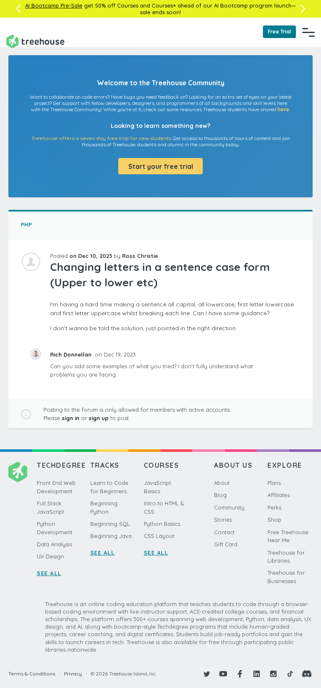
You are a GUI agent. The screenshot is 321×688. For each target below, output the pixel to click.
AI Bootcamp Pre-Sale (53, 5)
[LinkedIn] (256, 674)
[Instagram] (273, 674)
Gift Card (225, 544)
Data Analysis (54, 544)
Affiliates (279, 495)
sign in (70, 418)
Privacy (73, 673)
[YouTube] (223, 674)
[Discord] (307, 674)
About (221, 482)
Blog (220, 495)
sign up (99, 418)
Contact (224, 532)
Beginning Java (111, 536)
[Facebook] (240, 674)
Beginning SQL (110, 523)
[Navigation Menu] (308, 32)
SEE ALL (49, 573)
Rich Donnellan (71, 354)
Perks (274, 507)
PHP (26, 224)
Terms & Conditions (31, 673)
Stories (223, 519)
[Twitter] (206, 674)
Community (229, 507)
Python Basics (162, 523)
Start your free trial (160, 166)
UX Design (50, 556)
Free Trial (279, 31)
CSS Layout (159, 536)
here (283, 109)
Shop (274, 519)
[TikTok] (290, 674)
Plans (274, 482)
